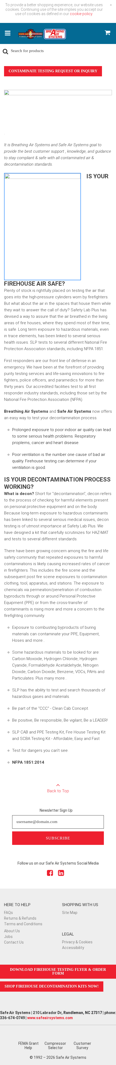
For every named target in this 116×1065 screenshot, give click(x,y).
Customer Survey (82, 1045)
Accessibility (73, 947)
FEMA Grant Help (28, 1045)
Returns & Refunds (20, 918)
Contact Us (14, 942)
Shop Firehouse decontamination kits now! (52, 986)
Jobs (8, 936)
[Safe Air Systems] (42, 35)
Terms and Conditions (23, 924)
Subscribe (58, 838)
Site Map (69, 912)
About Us (12, 931)
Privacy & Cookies (77, 942)
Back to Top (58, 790)
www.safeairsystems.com (50, 1018)
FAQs (8, 912)
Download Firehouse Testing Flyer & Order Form (58, 971)
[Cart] (107, 33)
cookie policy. (81, 14)
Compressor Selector (55, 1045)
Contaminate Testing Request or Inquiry (53, 71)
